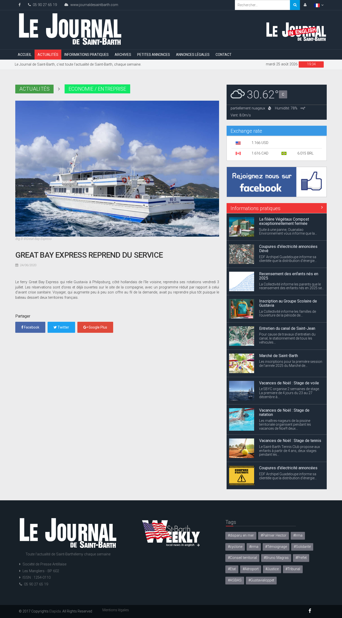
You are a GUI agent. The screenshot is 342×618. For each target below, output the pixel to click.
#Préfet (301, 558)
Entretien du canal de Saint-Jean (287, 317)
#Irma (297, 535)
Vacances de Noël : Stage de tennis (290, 429)
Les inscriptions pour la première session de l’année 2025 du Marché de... (290, 353)
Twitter (63, 327)
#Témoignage (276, 547)
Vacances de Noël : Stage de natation (284, 401)
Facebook (31, 327)
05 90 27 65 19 (44, 5)
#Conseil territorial (242, 558)
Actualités (48, 55)
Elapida (55, 611)
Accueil (25, 55)
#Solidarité (302, 547)
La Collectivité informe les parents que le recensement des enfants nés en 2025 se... (291, 275)
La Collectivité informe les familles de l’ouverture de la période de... (287, 302)
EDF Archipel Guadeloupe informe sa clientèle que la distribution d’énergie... (288, 248)
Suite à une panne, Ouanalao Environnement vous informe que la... (288, 221)
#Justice (272, 569)
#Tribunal (292, 569)
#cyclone (235, 547)
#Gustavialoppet (261, 580)
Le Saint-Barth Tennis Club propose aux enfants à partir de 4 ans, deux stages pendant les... (289, 440)
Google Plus (97, 327)
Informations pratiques (86, 55)
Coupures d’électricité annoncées (288, 456)
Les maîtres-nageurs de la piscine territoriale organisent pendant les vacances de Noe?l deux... (285, 414)
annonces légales (193, 55)
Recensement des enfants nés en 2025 (288, 265)
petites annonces (153, 55)
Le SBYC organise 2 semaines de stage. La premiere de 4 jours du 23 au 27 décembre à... (289, 382)
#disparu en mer (241, 535)
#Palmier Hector (273, 535)
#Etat (232, 569)
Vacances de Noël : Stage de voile (289, 372)
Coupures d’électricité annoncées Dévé (288, 237)
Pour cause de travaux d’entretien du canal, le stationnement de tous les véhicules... (287, 327)
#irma (253, 547)
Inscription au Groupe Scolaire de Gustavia (288, 292)
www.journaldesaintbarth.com (93, 5)
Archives (123, 55)
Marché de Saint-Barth (278, 344)
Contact (224, 55)
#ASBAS (235, 580)
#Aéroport (251, 569)
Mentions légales (115, 610)
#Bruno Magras (276, 558)
